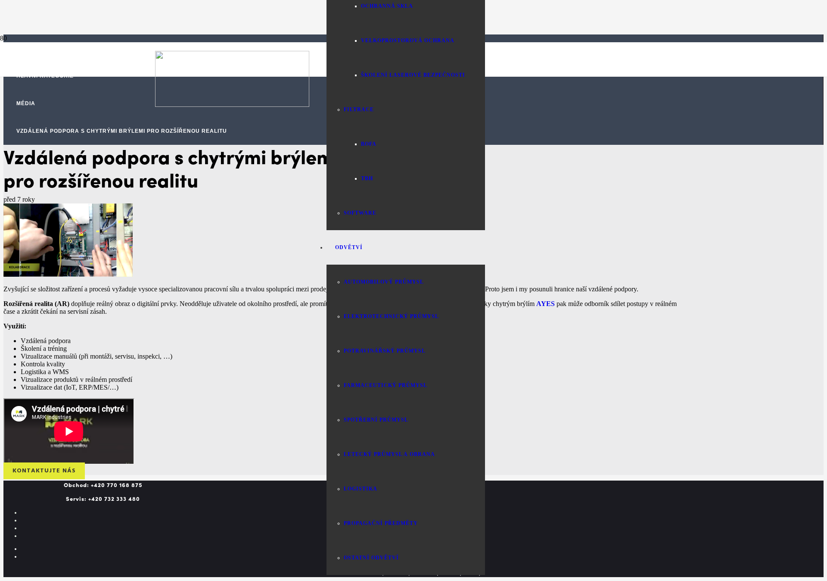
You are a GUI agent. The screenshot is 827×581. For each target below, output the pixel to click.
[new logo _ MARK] (232, 104)
